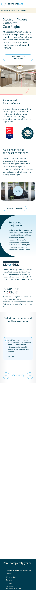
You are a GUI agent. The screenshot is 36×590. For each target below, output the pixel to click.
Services (9, 574)
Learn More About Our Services (18, 58)
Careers (9, 580)
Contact (9, 583)
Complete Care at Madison (13, 11)
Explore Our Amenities (15, 208)
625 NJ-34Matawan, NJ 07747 (13, 587)
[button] (16, 375)
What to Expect (12, 577)
